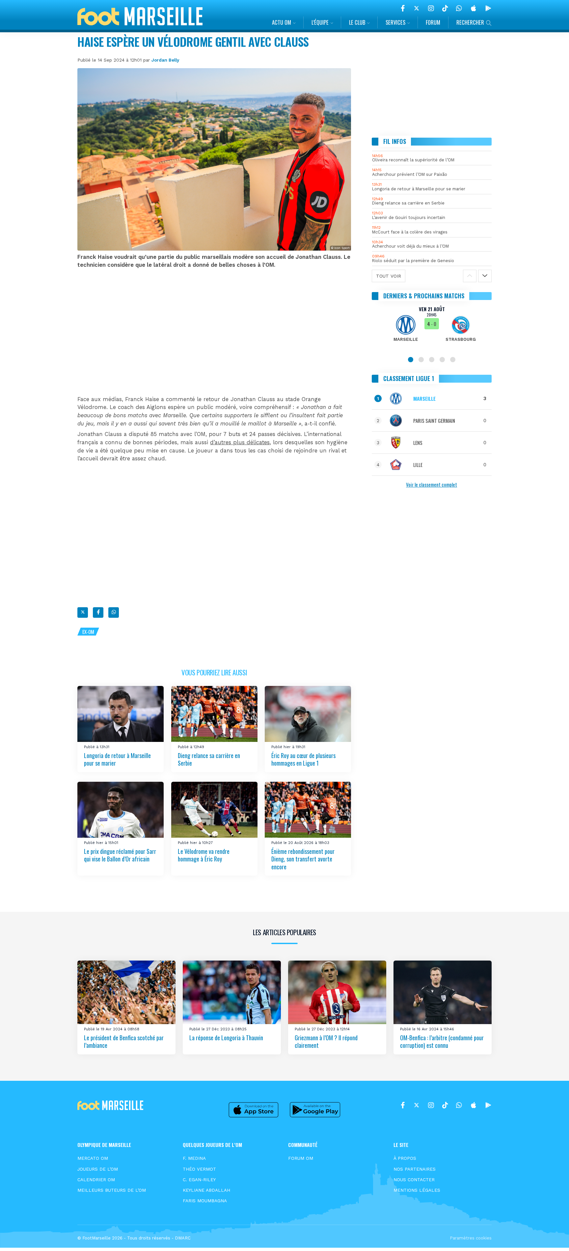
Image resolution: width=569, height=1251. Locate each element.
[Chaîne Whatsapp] (459, 8)
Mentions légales (416, 1190)
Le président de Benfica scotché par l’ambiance (124, 1041)
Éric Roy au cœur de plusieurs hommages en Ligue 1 (303, 759)
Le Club (357, 22)
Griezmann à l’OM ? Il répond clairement (326, 1041)
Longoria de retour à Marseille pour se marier (117, 759)
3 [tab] (431, 359)
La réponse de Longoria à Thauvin (226, 1037)
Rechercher (470, 22)
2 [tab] (421, 359)
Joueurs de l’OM (97, 1169)
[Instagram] (431, 8)
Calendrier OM (96, 1179)
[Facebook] (403, 8)
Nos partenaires (414, 1169)
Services (395, 22)
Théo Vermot (199, 1169)
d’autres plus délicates (240, 442)
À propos (404, 1158)
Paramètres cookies (471, 1238)
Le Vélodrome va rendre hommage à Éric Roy (204, 855)
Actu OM (281, 22)
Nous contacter (414, 1179)
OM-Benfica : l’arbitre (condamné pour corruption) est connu (442, 1041)
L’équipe (320, 22)
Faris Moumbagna (205, 1200)
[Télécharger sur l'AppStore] (473, 8)
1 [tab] (410, 359)
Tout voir (388, 276)
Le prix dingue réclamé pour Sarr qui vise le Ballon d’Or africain (120, 855)
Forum (433, 22)
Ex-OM (88, 631)
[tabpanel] (432, 328)
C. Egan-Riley (199, 1179)
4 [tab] (442, 359)
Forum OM (300, 1158)
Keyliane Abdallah (206, 1190)
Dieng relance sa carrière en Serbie (209, 759)
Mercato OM (92, 1158)
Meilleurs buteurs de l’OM (111, 1190)
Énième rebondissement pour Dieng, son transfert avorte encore (303, 859)
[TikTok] (445, 8)
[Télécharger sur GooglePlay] (488, 8)
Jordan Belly (165, 60)
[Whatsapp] (113, 612)
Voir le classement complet (431, 484)
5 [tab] (452, 359)
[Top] (551, 1236)
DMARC (183, 1238)
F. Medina (194, 1158)
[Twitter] (416, 8)
